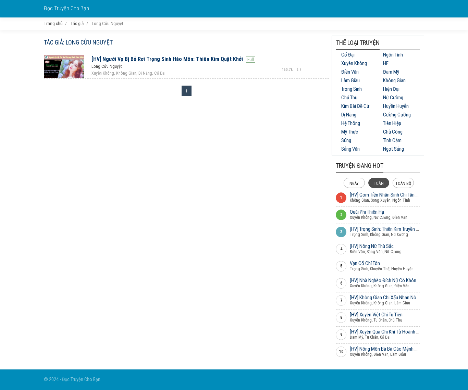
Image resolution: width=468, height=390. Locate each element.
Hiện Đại (391, 89)
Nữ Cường (393, 98)
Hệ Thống (350, 123)
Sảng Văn (350, 149)
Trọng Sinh (351, 89)
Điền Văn (350, 72)
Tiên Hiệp (392, 123)
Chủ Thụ (349, 98)
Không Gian (394, 80)
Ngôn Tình (393, 55)
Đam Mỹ (391, 72)
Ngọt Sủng (393, 149)
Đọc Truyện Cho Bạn (66, 8)
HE (386, 63)
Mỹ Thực (349, 132)
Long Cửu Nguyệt (106, 66)
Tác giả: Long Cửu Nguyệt (78, 42)
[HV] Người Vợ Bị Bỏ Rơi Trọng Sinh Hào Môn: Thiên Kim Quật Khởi (167, 59)
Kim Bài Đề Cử (355, 106)
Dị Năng (348, 115)
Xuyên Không (354, 63)
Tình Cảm (392, 140)
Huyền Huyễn (396, 106)
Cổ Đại (348, 55)
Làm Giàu (350, 80)
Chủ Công (393, 132)
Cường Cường (397, 115)
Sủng (346, 140)
